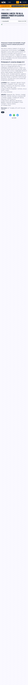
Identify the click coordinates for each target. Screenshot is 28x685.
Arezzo (3, 112)
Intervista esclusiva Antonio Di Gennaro (17, 6)
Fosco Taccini (5, 21)
